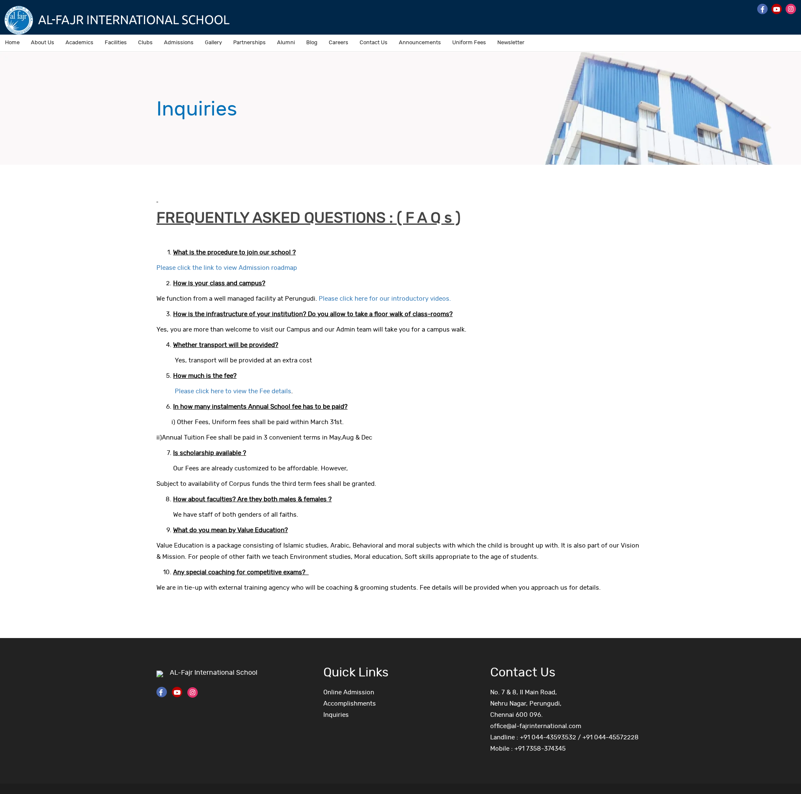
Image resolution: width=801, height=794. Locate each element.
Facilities (116, 42)
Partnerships (249, 42)
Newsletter (510, 42)
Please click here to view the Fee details (229, 391)
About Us (42, 42)
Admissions (179, 42)
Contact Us (374, 42)
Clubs (145, 42)
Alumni (286, 42)
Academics (79, 42)
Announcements (420, 42)
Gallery (213, 42)
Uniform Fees (469, 42)
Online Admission (348, 692)
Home (12, 42)
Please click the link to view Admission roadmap (226, 268)
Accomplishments (349, 704)
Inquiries (336, 715)
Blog (311, 42)
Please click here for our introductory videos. (385, 299)
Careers (338, 42)
